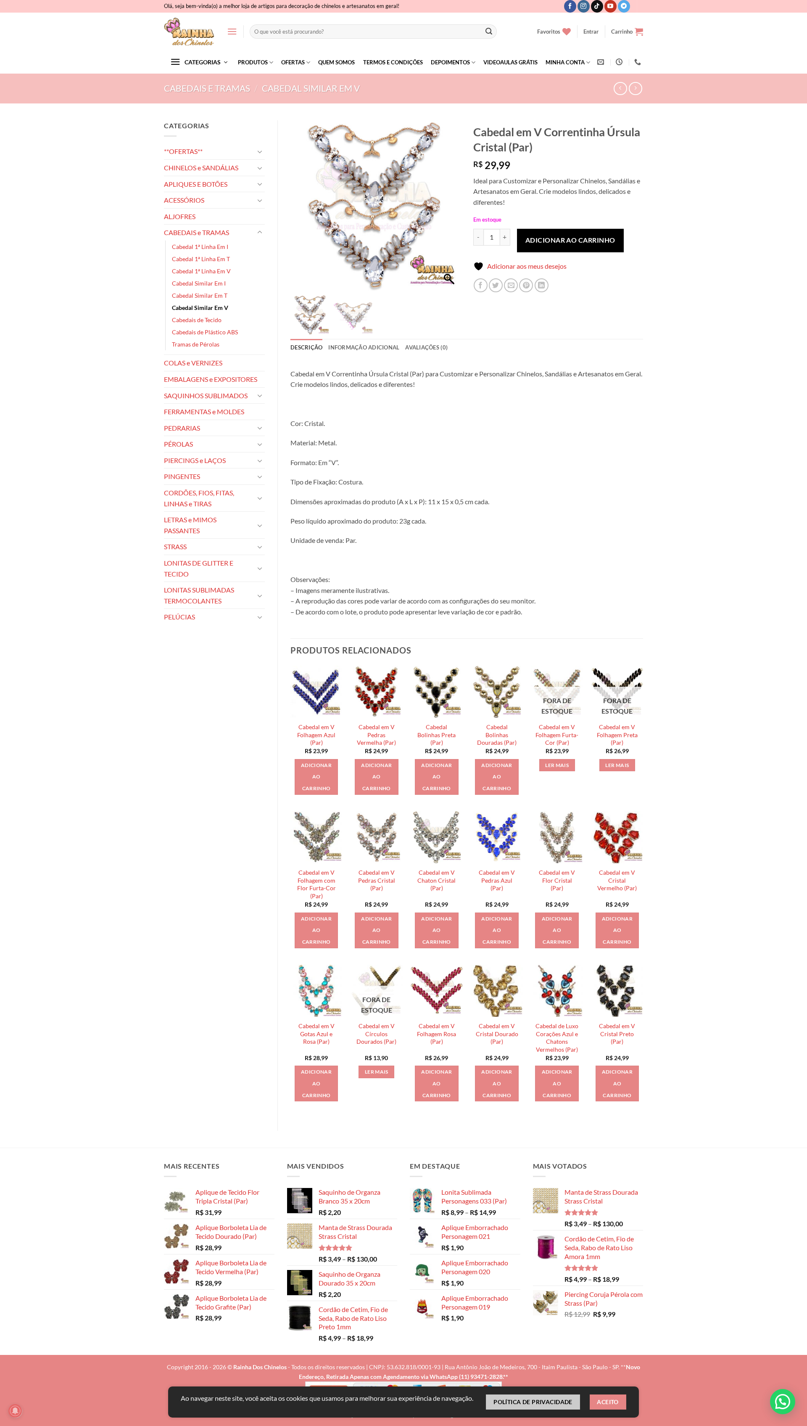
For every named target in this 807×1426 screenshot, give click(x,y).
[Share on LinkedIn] (542, 285)
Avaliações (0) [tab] (426, 347)
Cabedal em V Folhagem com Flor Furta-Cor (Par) (316, 884)
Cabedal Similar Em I (199, 283)
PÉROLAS (178, 444)
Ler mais (557, 765)
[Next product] (620, 88)
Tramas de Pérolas (195, 344)
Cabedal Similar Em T (199, 295)
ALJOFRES (179, 216)
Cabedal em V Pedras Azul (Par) (497, 880)
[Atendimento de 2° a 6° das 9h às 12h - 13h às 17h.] (620, 62)
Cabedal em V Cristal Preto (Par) (617, 1033)
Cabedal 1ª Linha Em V (201, 271)
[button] (232, 31)
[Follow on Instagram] (584, 6)
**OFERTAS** (183, 151)
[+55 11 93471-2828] (638, 62)
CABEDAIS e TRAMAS (207, 88)
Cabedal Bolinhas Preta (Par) (436, 734)
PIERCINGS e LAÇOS (195, 460)
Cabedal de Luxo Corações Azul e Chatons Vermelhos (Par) (556, 1037)
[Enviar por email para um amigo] (511, 285)
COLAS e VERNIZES (193, 363)
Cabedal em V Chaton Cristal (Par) (436, 880)
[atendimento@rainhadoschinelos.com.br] (601, 62)
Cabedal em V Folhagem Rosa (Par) (436, 1033)
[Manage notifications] (15, 1411)
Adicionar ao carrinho (570, 240)
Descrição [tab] (306, 347)
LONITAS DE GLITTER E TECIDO (198, 568)
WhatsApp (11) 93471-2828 (466, 1376)
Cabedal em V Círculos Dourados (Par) (376, 1033)
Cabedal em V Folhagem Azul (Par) (316, 734)
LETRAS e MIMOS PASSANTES (190, 525)
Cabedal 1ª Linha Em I (200, 246)
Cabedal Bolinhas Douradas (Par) (497, 734)
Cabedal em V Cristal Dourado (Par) (497, 1033)
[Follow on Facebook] (570, 6)
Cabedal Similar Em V (311, 88)
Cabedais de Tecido (197, 319)
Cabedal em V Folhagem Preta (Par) (617, 734)
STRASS (175, 546)
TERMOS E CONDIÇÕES (393, 62)
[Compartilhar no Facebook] (481, 285)
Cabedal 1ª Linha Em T (201, 258)
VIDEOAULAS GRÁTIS (510, 62)
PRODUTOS (253, 62)
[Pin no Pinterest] (526, 285)
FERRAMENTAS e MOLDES (204, 411)
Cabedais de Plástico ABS (205, 332)
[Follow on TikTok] (597, 6)
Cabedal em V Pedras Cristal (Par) (376, 880)
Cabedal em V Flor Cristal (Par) (557, 880)
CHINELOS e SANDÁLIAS (201, 168)
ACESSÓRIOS (184, 200)
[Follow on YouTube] (610, 6)
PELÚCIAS (179, 617)
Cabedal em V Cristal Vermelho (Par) (617, 880)
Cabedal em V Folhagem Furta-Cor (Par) (556, 734)
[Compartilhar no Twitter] (496, 285)
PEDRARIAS (182, 428)
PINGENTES (182, 476)
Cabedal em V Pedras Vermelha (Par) (376, 734)
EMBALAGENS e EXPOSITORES (210, 379)
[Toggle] (260, 151)
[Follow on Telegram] (624, 6)
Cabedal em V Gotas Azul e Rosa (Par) (316, 1033)
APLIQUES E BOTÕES (195, 184)
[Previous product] (635, 88)
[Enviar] (489, 31)
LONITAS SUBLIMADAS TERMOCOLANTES (199, 595)
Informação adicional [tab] (363, 347)
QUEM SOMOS (336, 62)
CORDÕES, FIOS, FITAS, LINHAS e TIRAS (199, 498)
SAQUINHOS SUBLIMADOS (206, 395)
